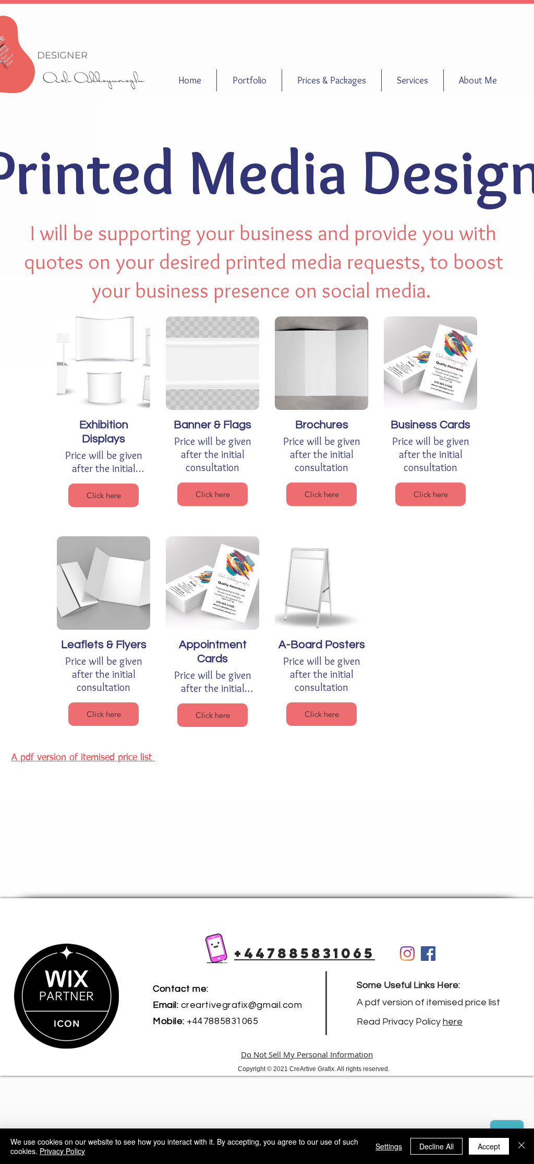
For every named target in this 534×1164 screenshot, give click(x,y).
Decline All (436, 1146)
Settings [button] (388, 1146)
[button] (331, 80)
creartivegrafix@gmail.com (241, 1005)
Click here (104, 495)
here (453, 1022)
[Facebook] (428, 953)
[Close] (521, 1146)
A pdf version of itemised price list (429, 1002)
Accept (489, 1146)
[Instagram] (407, 953)
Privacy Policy (62, 1151)
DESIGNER (62, 55)
